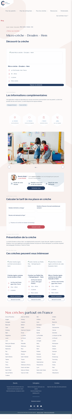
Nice (22, 348)
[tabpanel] (36, 148)
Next (62, 167)
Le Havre (23, 338)
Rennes (23, 354)
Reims (7, 354)
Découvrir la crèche (15, 299)
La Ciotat (23, 335)
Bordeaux (39, 324)
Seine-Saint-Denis (41, 370)
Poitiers (38, 351)
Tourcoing (54, 359)
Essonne (7, 367)
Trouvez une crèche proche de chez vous (15, 386)
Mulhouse (23, 346)
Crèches (11, 26)
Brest (53, 324)
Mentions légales (40, 412)
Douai (22, 332)
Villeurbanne (55, 372)
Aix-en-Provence (9, 317)
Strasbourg (55, 356)
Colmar (54, 330)
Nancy (38, 346)
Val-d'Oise (55, 370)
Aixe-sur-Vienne (25, 317)
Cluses (38, 330)
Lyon (38, 367)
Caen (6, 327)
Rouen (54, 354)
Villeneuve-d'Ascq (25, 364)
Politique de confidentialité (49, 412)
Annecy (23, 319)
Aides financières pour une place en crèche (15, 391)
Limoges (39, 340)
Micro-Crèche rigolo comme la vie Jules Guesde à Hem (55, 277)
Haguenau (8, 335)
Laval (6, 338)
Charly (53, 364)
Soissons (39, 356)
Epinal (38, 332)
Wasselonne (40, 364)
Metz (38, 343)
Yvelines (7, 375)
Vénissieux (39, 372)
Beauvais (7, 324)
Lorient (54, 340)
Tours (6, 362)
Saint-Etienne (8, 356)
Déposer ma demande (36, 85)
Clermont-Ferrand (25, 330)
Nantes (54, 346)
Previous (9, 167)
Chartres (7, 330)
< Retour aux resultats (12, 31)
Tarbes (7, 359)
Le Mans (39, 338)
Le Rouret (54, 338)
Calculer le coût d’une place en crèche (15, 388)
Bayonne (54, 322)
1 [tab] (35, 167)
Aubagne (7, 322)
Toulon (23, 359)
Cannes (38, 327)
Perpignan (23, 351)
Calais (22, 327)
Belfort (23, 324)
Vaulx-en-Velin (24, 372)
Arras (53, 319)
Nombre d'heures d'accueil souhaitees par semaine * (48, 207)
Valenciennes (40, 362)
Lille (22, 340)
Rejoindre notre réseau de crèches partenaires (56, 386)
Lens (6, 340)
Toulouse (39, 359)
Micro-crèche (16, 26)
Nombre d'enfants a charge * (16, 208)
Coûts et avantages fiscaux (36, 391)
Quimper (54, 351)
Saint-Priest (8, 370)
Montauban (55, 343)
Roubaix (39, 354)
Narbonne (7, 348)
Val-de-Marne (9, 372)
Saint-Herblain (24, 356)
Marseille (23, 343)
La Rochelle (40, 335)
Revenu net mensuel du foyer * (17, 215)
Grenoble (54, 332)
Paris (53, 367)
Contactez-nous (36, 188)
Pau (6, 351)
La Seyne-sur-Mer (56, 335)
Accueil (7, 26)
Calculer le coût (36, 227)
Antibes (38, 319)
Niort (38, 348)
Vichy (6, 364)
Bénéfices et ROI (36, 393)
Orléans (54, 348)
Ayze (38, 322)
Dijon (6, 332)
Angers (7, 319)
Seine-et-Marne (25, 370)
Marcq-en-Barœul (10, 343)
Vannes (54, 362)
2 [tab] (36, 167)
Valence (23, 362)
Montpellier (8, 346)
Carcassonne (55, 327)
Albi (38, 317)
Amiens (54, 317)
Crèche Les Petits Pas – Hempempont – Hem (36, 276)
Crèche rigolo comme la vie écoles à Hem (15, 276)
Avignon (23, 322)
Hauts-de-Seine (25, 367)
